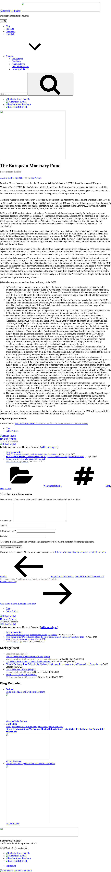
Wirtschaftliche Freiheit (16, 721)
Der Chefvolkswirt (20, 66)
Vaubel (8, 488)
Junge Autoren (18, 64)
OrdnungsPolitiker (20, 69)
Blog (8, 26)
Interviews (10, 31)
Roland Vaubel (34, 178)
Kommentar (6, 520)
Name (3, 525)
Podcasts (10, 29)
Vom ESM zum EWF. (51, 423)
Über (8, 428)
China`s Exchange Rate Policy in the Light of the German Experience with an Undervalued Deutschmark (54, 664)
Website (3, 536)
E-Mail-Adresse (8, 531)
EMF (108, 486)
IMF (2, 488)
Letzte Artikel (12, 431)
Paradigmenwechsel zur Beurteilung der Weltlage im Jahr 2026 (55, 728)
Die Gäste (16, 61)
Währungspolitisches (52, 486)
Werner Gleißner (13, 761)
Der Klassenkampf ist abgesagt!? (21, 670)
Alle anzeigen (49, 447)
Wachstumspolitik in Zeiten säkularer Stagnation (31, 656)
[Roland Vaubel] (8, 436)
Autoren (9, 56)
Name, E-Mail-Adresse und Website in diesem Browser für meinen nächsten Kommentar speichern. (48, 542)
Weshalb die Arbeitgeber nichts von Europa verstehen (30, 763)
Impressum (11, 866)
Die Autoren (17, 59)
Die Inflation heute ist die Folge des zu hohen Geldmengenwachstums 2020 (45, 457)
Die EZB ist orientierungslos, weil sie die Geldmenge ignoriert (31, 453)
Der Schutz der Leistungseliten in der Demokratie (28, 661)
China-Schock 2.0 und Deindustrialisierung (25, 690)
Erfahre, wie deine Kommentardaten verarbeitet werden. (80, 552)
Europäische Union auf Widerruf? (21, 675)
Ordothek (10, 34)
